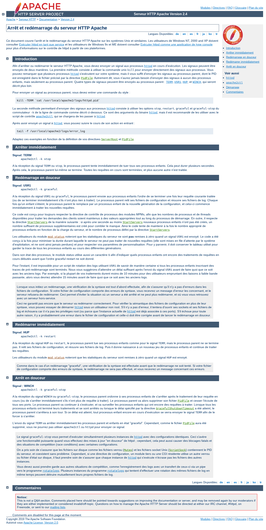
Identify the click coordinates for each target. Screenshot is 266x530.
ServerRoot (109, 139)
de (177, 34)
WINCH (197, 82)
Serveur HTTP (27, 19)
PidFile (87, 78)
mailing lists (57, 507)
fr (197, 34)
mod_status (56, 236)
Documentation (48, 19)
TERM (169, 82)
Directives (219, 7)
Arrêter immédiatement (240, 52)
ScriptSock (177, 450)
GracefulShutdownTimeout (175, 408)
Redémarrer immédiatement (242, 61)
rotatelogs (51, 470)
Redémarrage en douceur (241, 57)
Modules (206, 7)
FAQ (230, 7)
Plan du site (256, 7)
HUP (185, 82)
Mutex (128, 450)
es (191, 34)
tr (216, 34)
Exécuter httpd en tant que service (41, 44)
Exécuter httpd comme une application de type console (176, 44)
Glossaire (240, 7)
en (184, 34)
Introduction (233, 48)
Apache (10, 19)
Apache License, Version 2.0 (40, 522)
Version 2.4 (67, 19)
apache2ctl (234, 82)
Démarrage (232, 87)
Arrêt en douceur (236, 66)
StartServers (37, 222)
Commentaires (235, 91)
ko (210, 34)
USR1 (177, 82)
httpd (230, 78)
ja (204, 34)
